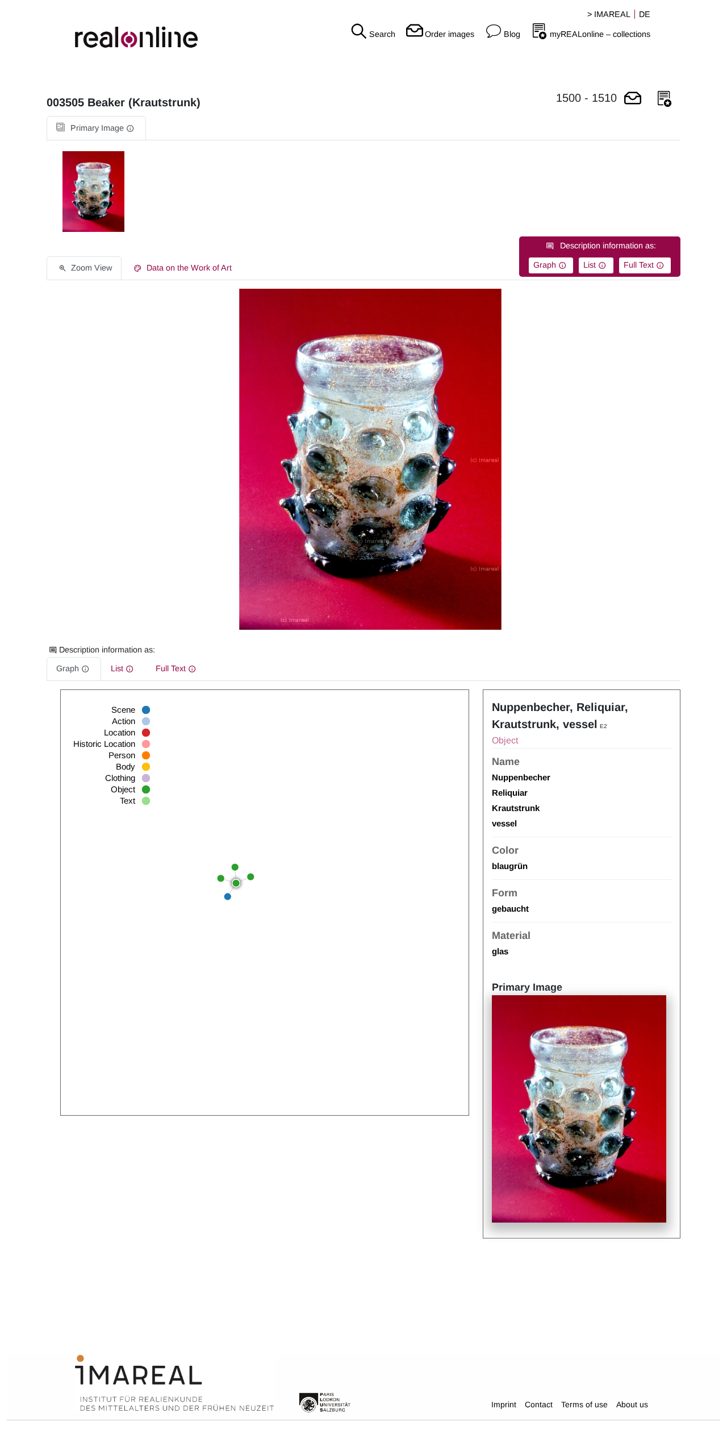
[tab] (96, 128)
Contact (539, 1404)
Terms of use (584, 1404)
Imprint (503, 1404)
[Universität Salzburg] (325, 1401)
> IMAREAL (608, 14)
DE (644, 14)
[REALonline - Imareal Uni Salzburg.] (121, 28)
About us (632, 1404)
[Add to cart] (633, 99)
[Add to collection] (664, 99)
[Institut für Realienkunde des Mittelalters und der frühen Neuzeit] (174, 1383)
